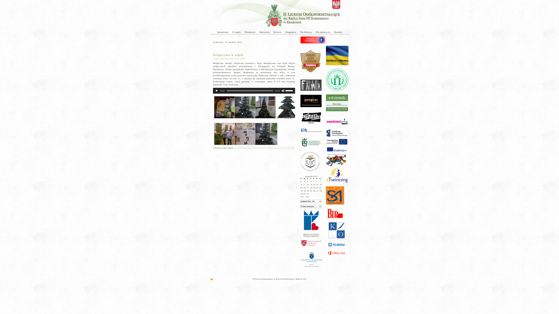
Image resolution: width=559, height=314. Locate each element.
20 (317, 188)
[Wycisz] (283, 90)
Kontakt (338, 32)
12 (314, 185)
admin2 (243, 59)
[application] (254, 91)
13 (317, 185)
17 (308, 188)
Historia (277, 32)
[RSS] (211, 279)
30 (305, 194)
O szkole (236, 32)
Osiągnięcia (290, 32)
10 (308, 185)
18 (311, 188)
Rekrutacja (265, 32)
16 (305, 188)
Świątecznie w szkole (228, 55)
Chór (224, 148)
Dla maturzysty (323, 32)
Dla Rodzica (306, 32)
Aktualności (223, 32)
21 (320, 188)
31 (308, 194)
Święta (230, 148)
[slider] (289, 90)
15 (301, 188)
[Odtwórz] (216, 90)
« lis (302, 197)
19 (314, 188)
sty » (308, 197)
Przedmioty (250, 32)
